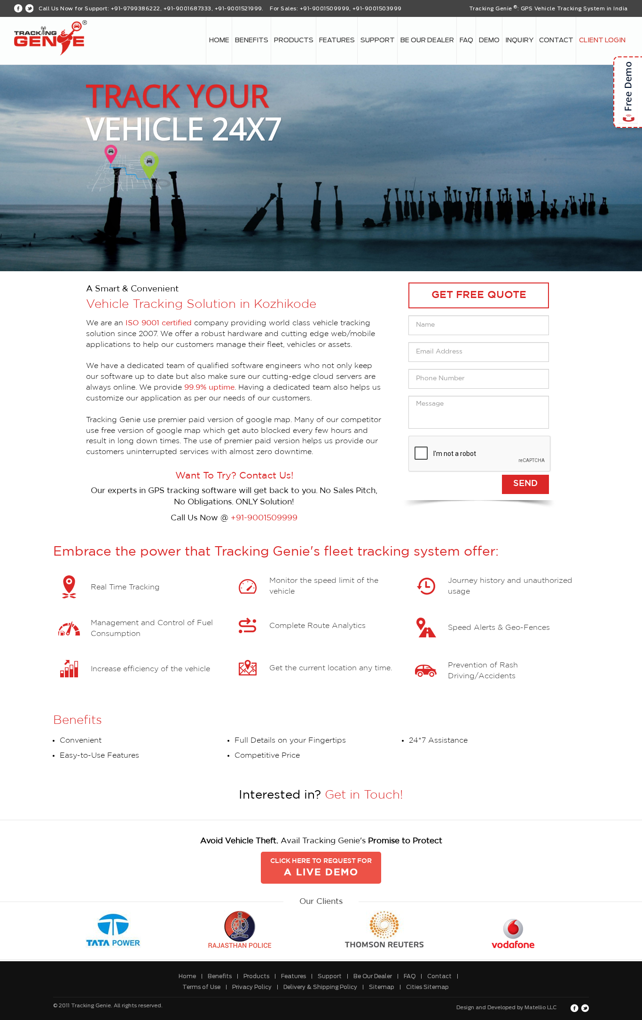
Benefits (251, 40)
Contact (556, 40)
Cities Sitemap (427, 987)
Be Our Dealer (372, 976)
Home (219, 40)
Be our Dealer (427, 40)
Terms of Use (201, 987)
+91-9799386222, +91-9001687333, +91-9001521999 (186, 8)
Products (293, 40)
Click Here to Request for (321, 867)
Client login (602, 40)
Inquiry (519, 40)
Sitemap (381, 987)
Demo (489, 40)
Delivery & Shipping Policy (320, 987)
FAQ (466, 40)
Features (337, 40)
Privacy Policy (252, 987)
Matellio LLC (540, 1007)
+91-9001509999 (264, 518)
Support (377, 40)
